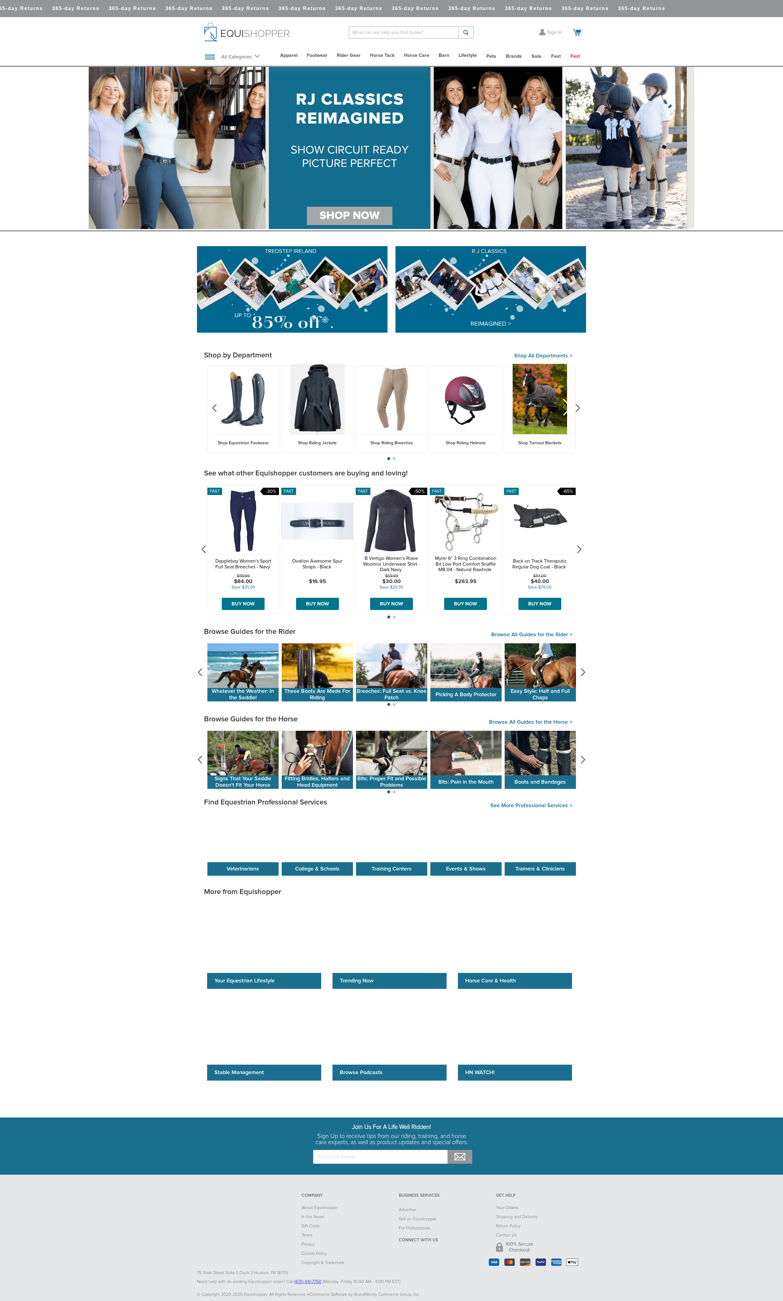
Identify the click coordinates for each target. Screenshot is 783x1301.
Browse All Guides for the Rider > (531, 635)
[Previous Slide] (210, 408)
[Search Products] (465, 32)
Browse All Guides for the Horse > (530, 722)
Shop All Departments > (543, 356)
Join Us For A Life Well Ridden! (391, 1127)
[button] (388, 458)
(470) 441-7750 (307, 1282)
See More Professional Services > (531, 805)
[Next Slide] (573, 408)
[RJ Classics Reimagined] (490, 290)
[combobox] (411, 32)
